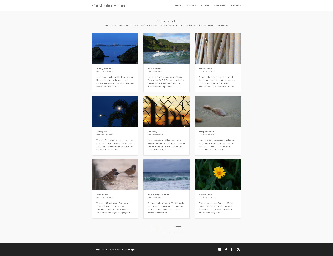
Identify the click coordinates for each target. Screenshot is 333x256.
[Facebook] (226, 249)
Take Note (236, 6)
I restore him (102, 194)
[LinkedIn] (232, 249)
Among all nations (104, 68)
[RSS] (238, 249)
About (178, 6)
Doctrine (191, 6)
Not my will (101, 131)
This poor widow (206, 131)
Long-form (219, 6)
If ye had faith (205, 194)
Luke (98, 71)
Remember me (205, 68)
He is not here (154, 68)
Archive (205, 6)
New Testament (107, 71)
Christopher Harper (109, 5)
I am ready (152, 131)
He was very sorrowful (158, 194)
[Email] (219, 249)
